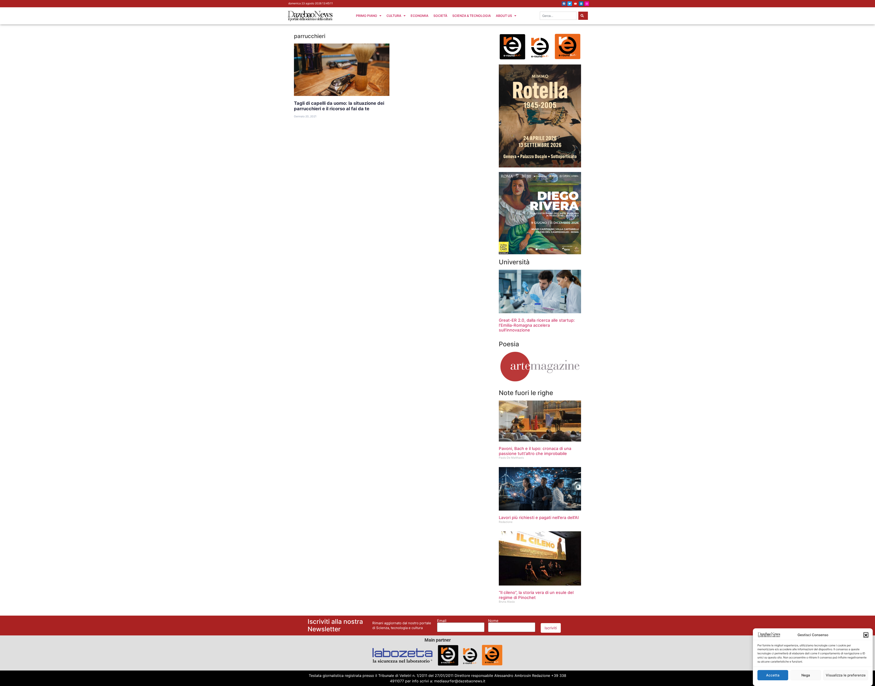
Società (440, 16)
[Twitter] (569, 3)
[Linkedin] (581, 3)
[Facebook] (564, 3)
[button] (866, 634)
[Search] (583, 16)
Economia (419, 16)
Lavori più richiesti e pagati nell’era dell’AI (539, 517)
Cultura (393, 16)
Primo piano (366, 16)
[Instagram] (586, 3)
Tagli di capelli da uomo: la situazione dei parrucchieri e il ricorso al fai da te (339, 105)
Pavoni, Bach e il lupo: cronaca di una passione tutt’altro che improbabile (535, 451)
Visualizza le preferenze (846, 675)
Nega (805, 675)
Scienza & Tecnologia (471, 16)
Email (441, 620)
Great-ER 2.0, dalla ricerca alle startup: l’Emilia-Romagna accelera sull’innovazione (537, 325)
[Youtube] (575, 3)
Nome (493, 620)
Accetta (773, 675)
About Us (504, 16)
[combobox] (558, 16)
